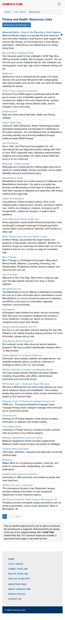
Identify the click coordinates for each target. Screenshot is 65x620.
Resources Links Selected (16, 24)
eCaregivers (8, 309)
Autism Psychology (11, 122)
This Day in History (19, 578)
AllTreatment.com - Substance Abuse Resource (26, 383)
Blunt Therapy (9, 257)
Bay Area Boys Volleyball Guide (18, 52)
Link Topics (19, 11)
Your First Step (9, 274)
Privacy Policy (17, 593)
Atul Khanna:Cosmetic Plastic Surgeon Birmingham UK (29, 499)
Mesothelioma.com (11, 288)
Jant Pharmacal (10, 143)
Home (8, 11)
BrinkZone (7, 459)
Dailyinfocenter (9, 111)
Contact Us (14, 598)
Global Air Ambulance (13, 198)
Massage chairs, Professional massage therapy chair (28, 401)
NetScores (7, 73)
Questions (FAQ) (17, 584)
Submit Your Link (18, 568)
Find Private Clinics (11, 426)
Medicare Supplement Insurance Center (22, 437)
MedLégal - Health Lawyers (16, 163)
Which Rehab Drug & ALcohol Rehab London (24, 236)
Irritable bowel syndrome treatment (19, 474)
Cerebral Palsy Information (15, 448)
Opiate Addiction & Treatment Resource (22, 355)
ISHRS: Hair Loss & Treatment (17, 485)
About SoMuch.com (19, 589)
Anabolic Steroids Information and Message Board (27, 369)
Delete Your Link (18, 573)
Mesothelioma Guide (12, 177)
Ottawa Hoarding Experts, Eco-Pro (19, 326)
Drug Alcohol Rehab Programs (17, 341)
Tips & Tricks (15, 563)
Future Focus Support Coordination (20, 90)
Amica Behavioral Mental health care (20, 219)
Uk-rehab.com (9, 415)
